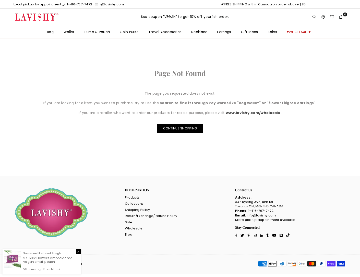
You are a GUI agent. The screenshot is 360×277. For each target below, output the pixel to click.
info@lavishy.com (261, 215)
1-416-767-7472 (79, 4)
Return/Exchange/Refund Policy (151, 216)
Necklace (199, 31)
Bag (50, 31)
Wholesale (134, 228)
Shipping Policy (137, 209)
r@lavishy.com (111, 4)
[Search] (314, 17)
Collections (134, 203)
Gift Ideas (249, 31)
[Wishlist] (332, 17)
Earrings (224, 31)
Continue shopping (180, 128)
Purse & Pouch (97, 31)
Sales (272, 31)
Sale (128, 222)
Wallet (69, 31)
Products (132, 197)
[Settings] (323, 17)
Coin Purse (129, 31)
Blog (128, 234)
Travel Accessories (164, 31)
